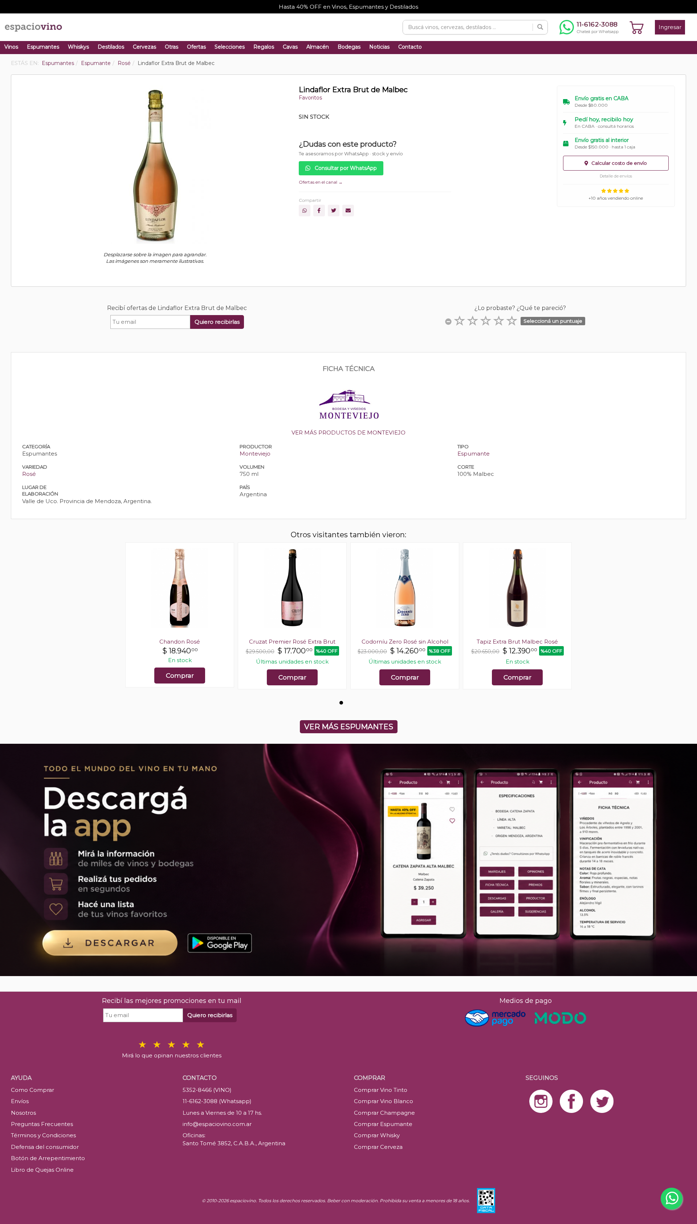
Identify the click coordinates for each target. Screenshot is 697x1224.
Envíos (20, 1101)
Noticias (379, 47)
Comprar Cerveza (378, 1146)
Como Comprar (32, 1089)
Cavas (290, 47)
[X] (333, 210)
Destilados (111, 47)
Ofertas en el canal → (321, 182)
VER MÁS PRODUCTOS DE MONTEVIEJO (348, 432)
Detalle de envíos (616, 176)
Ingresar (670, 27)
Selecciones (230, 47)
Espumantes (43, 47)
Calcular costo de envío (618, 163)
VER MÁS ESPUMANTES (348, 726)
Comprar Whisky (377, 1135)
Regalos (263, 47)
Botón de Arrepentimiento (48, 1158)
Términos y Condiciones (43, 1135)
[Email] (348, 210)
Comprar (180, 675)
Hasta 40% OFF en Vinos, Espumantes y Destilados (348, 6)
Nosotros (23, 1112)
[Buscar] (540, 27)
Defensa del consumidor (45, 1146)
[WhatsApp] (304, 210)
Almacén (317, 47)
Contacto (410, 47)
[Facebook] (319, 210)
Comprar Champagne (384, 1112)
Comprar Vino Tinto (380, 1089)
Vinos (11, 47)
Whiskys (78, 47)
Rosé (29, 473)
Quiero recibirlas (217, 321)
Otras (171, 47)
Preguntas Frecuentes (42, 1124)
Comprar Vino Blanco (383, 1101)
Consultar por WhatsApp (345, 168)
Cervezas (144, 47)
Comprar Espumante (383, 1124)
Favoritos (310, 97)
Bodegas (349, 47)
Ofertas (196, 47)
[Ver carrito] (637, 27)
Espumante (473, 453)
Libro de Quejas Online (42, 1169)
